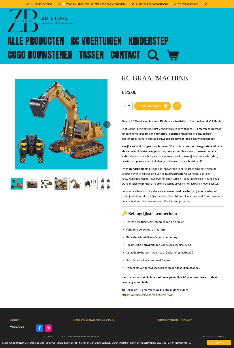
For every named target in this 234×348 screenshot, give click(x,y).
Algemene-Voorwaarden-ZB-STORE (93, 319)
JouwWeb (219, 336)
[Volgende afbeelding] (107, 124)
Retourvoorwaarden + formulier (174, 319)
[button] (16, 183)
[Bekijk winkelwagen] (172, 55)
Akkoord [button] (219, 342)
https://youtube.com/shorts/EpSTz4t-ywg (147, 294)
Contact (15, 319)
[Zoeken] (153, 55)
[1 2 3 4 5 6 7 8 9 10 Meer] (127, 106)
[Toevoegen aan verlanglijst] (177, 106)
